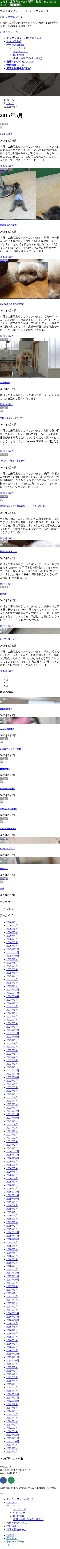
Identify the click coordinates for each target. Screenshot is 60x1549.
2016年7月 (12, 1330)
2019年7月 (12, 1208)
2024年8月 (12, 1003)
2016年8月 (12, 1326)
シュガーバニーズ (11, 749)
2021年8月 (12, 1124)
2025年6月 (12, 969)
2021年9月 (12, 1121)
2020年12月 (12, 1151)
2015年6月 (12, 1374)
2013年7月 (12, 1451)
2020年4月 (12, 1178)
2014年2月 (12, 1428)
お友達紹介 (5, 382)
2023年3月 (12, 1060)
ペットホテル (20, 51)
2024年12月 (12, 989)
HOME (10, 1535)
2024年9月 (12, 999)
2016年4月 (12, 1340)
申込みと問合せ (15, 1541)
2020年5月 (12, 1175)
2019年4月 (12, 1219)
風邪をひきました (8, 551)
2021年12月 (12, 1111)
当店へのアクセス (16, 1522)
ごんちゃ (7, 728)
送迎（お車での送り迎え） (28, 58)
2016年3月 (12, 1343)
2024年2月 (12, 1023)
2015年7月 (12, 1370)
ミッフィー (8, 828)
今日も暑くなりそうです (11, 418)
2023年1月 (12, 1067)
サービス (11, 1506)
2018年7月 (12, 1249)
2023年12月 (12, 1030)
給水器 (3, 594)
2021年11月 (12, 1114)
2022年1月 (12, 1107)
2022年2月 (12, 1104)
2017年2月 (12, 1306)
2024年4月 (12, 1016)
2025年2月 (12, 982)
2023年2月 (12, 1063)
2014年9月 (12, 1404)
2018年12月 (12, 1232)
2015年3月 (12, 1384)
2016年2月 (12, 1347)
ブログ (10, 908)
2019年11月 (12, 1195)
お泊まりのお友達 (8, 225)
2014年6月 (12, 1414)
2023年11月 (12, 1033)
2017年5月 (12, 1296)
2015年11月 (12, 1357)
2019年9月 (12, 1202)
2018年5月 (12, 1256)
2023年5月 (12, 1053)
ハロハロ (4, 868)
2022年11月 (12, 1074)
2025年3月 (12, 979)
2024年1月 (12, 1026)
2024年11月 (12, 993)
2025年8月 (12, 962)
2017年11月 (12, 1276)
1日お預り (18, 54)
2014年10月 (12, 1401)
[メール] (11, 1480)
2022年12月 (12, 1070)
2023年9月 (12, 1040)
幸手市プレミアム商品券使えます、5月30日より (22, 506)
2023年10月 (12, 1036)
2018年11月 (12, 1235)
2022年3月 (12, 1101)
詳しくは (15, 5)
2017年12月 (12, 1273)
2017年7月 (12, 1289)
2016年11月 (12, 1316)
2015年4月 (12, 1380)
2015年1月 (12, 1391)
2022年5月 (12, 1094)
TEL (8, 1545)
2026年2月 (12, 942)
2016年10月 (12, 1320)
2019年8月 (12, 1205)
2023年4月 (12, 1057)
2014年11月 (12, 1397)
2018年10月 (12, 1239)
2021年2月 (12, 1144)
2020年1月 (12, 1188)
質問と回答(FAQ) (16, 1529)
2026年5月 (12, 932)
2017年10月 (12, 1279)
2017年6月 (12, 1293)
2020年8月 (12, 1165)
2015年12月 (12, 1353)
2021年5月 (12, 1134)
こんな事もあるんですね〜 (12, 304)
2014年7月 (12, 1411)
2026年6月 (12, 929)
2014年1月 (12, 1431)
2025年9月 (12, 959)
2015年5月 (12, 1377)
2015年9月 (12, 1364)
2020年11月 (12, 1154)
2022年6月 (12, 1090)
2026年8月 (12, 922)
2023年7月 (12, 1047)
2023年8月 (12, 1043)
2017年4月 (12, 1299)
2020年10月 (12, 1158)
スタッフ (11, 1502)
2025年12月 (12, 949)
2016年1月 (12, 1350)
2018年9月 (12, 1242)
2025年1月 (12, 986)
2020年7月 (12, 1168)
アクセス (11, 1538)
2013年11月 (12, 1438)
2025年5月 (12, 972)
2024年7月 (12, 1006)
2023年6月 (12, 1050)
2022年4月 (12, 1097)
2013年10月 (12, 1441)
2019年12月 (12, 1192)
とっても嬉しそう (8, 639)
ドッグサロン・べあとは (20, 1499)
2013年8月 (12, 1448)
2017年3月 (12, 1303)
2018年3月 (12, 1262)
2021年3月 (12, 1141)
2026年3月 (12, 939)
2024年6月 (12, 1009)
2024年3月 (12, 1020)
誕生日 (6, 709)
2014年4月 (12, 1421)
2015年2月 (12, 1387)
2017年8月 (12, 1286)
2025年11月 (12, 952)
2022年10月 (12, 1077)
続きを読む (6, 166)
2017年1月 (12, 1310)
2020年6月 (12, 1171)
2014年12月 (12, 1394)
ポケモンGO (8, 808)
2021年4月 (12, 1138)
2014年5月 (12, 1418)
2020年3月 (12, 1181)
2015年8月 (12, 1367)
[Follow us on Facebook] (3, 1480)
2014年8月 (12, 1407)
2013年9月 (12, 1444)
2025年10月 (12, 956)
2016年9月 (12, 1323)
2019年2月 (12, 1225)
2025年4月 (12, 976)
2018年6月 (12, 1252)
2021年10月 (12, 1117)
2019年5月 (12, 1215)
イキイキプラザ (7, 848)
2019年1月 (12, 1229)
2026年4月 (12, 935)
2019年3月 (12, 1222)
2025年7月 (12, 966)
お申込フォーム (9, 32)
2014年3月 (12, 1424)
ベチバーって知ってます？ (12, 461)
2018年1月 (12, 1269)
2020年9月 (12, 1161)
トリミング (19, 48)
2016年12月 (12, 1313)
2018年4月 (12, 1259)
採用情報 (11, 1526)
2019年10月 (12, 1198)
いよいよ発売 (6, 134)
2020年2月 (12, 1185)
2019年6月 (12, 1212)
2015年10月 (12, 1360)
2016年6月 (12, 1333)
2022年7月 (12, 1087)
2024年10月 (12, 996)
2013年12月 (12, 1434)
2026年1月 (12, 945)
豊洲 (5, 768)
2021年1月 (12, 1148)
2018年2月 (12, 1266)
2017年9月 (12, 1283)
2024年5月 (12, 1013)
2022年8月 (12, 1084)
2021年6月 (12, 1131)
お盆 (2, 888)
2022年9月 (12, 1080)
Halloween (7, 788)
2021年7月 (12, 1128)
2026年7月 (12, 925)
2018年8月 (12, 1246)
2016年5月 (12, 1337)
